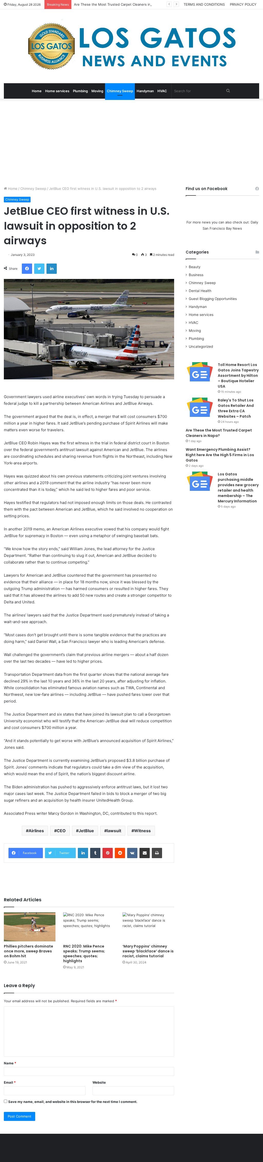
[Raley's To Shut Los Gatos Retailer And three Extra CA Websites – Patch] (200, 407)
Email (10, 1082)
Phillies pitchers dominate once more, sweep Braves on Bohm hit (28, 951)
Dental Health (200, 291)
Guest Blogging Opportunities (213, 299)
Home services (57, 91)
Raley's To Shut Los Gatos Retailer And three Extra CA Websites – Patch (236, 408)
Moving (97, 91)
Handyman (145, 91)
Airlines (36, 830)
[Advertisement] (131, 142)
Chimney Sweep (120, 91)
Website (99, 1082)
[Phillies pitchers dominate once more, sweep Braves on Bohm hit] (29, 926)
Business (196, 275)
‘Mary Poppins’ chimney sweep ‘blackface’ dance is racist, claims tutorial (148, 951)
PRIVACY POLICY (243, 4)
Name (10, 1063)
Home (37, 91)
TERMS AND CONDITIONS (204, 4)
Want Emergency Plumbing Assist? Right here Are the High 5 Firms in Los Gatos (220, 455)
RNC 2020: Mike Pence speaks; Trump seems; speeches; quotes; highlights (84, 953)
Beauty (195, 267)
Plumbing (80, 91)
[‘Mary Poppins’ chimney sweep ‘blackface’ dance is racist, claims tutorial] (148, 926)
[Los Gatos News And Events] (131, 46)
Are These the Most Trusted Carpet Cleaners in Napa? (118, 4)
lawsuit (114, 830)
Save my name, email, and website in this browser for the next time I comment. (72, 1102)
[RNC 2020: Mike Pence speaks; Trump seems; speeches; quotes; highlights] (89, 926)
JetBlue (86, 830)
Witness (142, 830)
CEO (61, 830)
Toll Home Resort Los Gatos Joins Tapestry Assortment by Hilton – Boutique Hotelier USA (238, 375)
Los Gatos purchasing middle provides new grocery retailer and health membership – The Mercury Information (238, 488)
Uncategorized (201, 346)
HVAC (162, 91)
